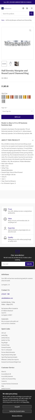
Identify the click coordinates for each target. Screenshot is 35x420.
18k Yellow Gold (25, 97)
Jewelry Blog (4, 335)
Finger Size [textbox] (4, 108)
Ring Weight (4, 343)
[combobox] (17, 13)
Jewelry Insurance (5, 388)
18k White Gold (20, 97)
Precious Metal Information (8, 352)
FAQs (2, 386)
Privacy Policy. (26, 402)
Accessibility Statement (7, 376)
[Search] (31, 14)
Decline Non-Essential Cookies (17, 411)
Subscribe (29, 264)
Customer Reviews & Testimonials (9, 384)
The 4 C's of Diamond (6, 350)
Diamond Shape (5, 345)
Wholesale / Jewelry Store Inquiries (10, 359)
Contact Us (4, 381)
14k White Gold (3, 97)
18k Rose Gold (29, 97)
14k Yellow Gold (8, 97)
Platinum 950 (3, 101)
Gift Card (3, 333)
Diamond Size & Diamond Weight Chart (11, 362)
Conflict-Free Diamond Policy (8, 379)
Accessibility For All (6, 374)
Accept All (17, 407)
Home (2, 20)
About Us (3, 371)
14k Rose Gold (12, 97)
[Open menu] (32, 8)
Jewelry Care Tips (5, 340)
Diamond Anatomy (6, 347)
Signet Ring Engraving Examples (9, 357)
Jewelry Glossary (5, 338)
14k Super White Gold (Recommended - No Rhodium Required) (16, 97)
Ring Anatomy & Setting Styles (8, 355)
